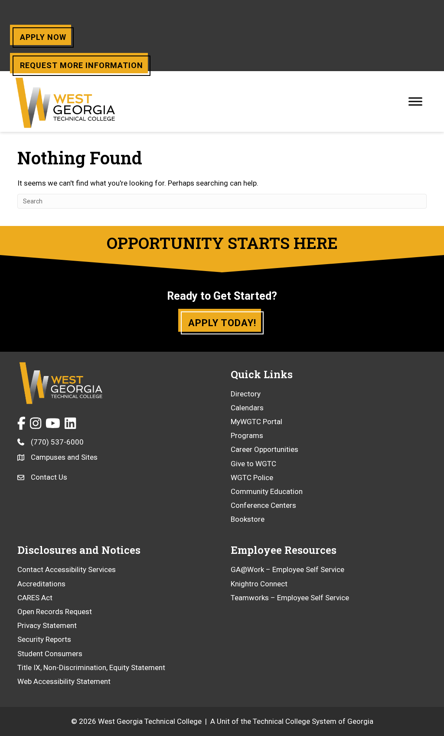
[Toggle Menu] (415, 101)
